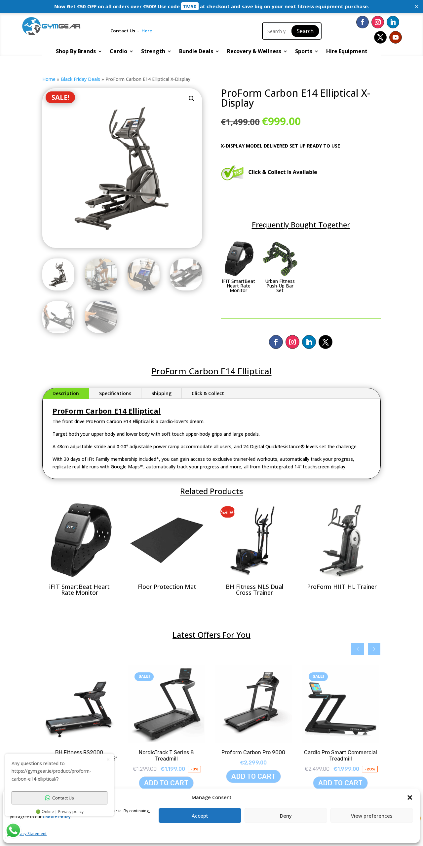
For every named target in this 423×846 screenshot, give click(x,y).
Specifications (115, 393)
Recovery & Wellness (254, 52)
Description (66, 393)
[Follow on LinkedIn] (393, 22)
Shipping (161, 393)
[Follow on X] (380, 37)
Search (305, 31)
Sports (303, 52)
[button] (192, 99)
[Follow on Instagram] (377, 22)
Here (146, 31)
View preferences (372, 815)
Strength (153, 52)
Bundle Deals (196, 52)
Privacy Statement (30, 833)
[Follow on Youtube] (395, 37)
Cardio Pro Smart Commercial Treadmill (263, 755)
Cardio (118, 52)
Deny (286, 815)
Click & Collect (208, 393)
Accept (200, 815)
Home (49, 79)
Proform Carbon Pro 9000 (177, 752)
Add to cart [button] (177, 776)
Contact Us (123, 31)
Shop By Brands (76, 52)
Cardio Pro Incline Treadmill (351, 752)
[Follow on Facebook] (362, 22)
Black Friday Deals (80, 79)
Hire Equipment (346, 52)
